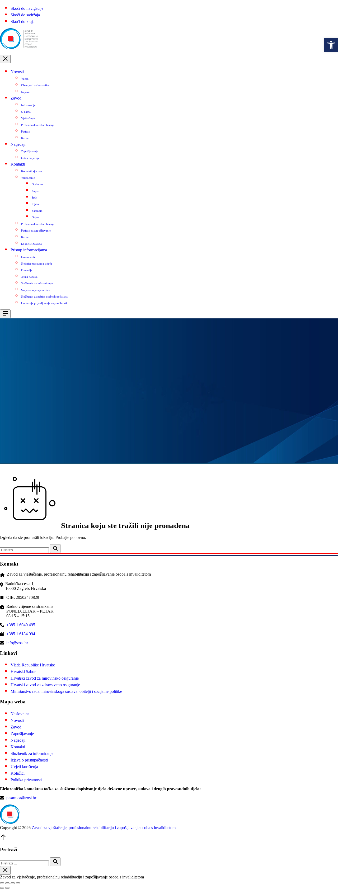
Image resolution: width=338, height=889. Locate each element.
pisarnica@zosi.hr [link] (21, 798)
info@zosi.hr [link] (17, 643)
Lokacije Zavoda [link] (31, 243)
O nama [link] (26, 111)
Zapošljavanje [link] (29, 151)
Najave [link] (25, 91)
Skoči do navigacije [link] (27, 8)
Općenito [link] (37, 184)
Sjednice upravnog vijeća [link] (36, 263)
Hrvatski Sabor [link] (23, 671)
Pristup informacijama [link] (29, 250)
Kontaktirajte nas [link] (31, 171)
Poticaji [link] (25, 131)
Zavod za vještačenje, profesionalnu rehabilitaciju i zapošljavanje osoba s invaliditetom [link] (104, 827)
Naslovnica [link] (20, 714)
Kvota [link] (25, 138)
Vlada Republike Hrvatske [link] (33, 665)
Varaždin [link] (37, 210)
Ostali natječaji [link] (30, 157)
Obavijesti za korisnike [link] (35, 85)
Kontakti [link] (18, 164)
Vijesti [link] (25, 78)
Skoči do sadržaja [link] (25, 15)
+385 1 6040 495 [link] (20, 625)
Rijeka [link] (35, 204)
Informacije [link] (28, 105)
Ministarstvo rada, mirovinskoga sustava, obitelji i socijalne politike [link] (66, 691)
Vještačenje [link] (28, 118)
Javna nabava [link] (29, 276)
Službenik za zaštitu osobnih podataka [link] (44, 296)
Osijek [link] (35, 217)
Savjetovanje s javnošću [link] (35, 289)
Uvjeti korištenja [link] (24, 766)
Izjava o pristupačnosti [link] (29, 760)
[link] (331, 45)
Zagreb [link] (36, 190)
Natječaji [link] (18, 144)
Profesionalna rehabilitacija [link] (37, 124)
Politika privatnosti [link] (26, 780)
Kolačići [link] (18, 773)
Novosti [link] (17, 71)
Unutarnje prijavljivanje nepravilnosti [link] (44, 303)
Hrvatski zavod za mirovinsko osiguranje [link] (45, 678)
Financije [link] (26, 270)
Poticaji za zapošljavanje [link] (36, 230)
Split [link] (34, 197)
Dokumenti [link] (28, 256)
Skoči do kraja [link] (23, 21)
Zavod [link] (16, 98)
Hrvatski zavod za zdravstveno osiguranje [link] (45, 685)
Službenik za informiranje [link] (37, 283)
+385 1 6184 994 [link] (20, 634)
